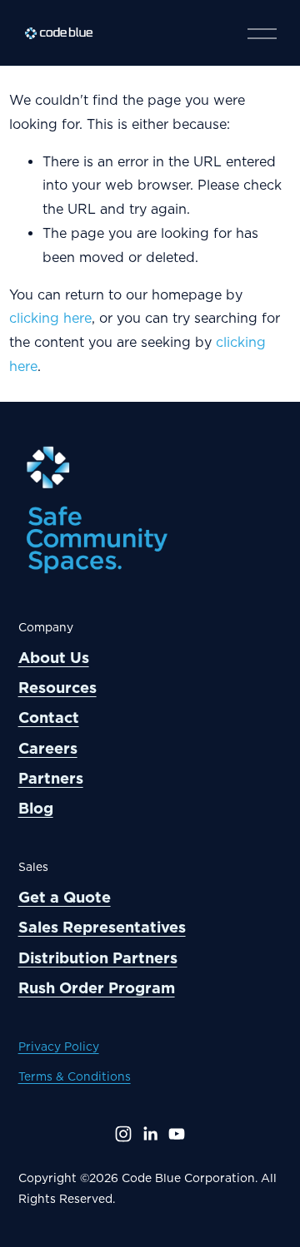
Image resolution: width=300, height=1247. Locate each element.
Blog (35, 808)
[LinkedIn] (150, 1134)
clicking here (50, 318)
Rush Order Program (96, 988)
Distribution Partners (98, 958)
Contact (48, 717)
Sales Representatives (102, 927)
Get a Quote (64, 897)
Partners (50, 778)
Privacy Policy (58, 1046)
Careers (48, 748)
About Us (53, 657)
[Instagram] (123, 1134)
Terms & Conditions (74, 1076)
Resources (57, 687)
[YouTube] (176, 1134)
